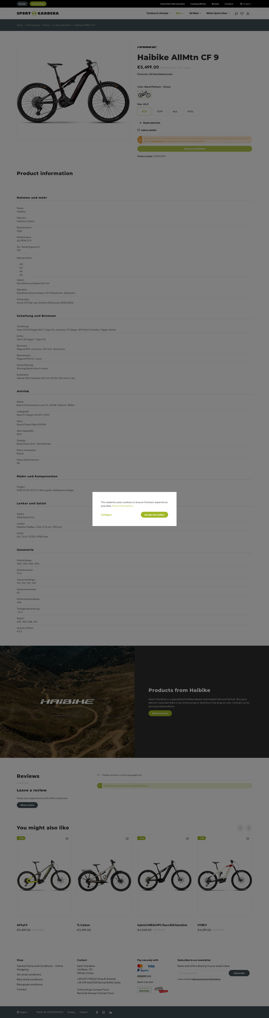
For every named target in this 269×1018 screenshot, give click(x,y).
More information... (123, 505)
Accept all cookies (154, 514)
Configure (106, 515)
